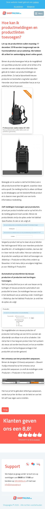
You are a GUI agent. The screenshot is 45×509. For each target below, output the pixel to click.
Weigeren (31, 6)
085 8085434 (20, 480)
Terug (5, 409)
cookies (36, 2)
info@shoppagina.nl (13, 484)
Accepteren (18, 6)
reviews (35, 439)
